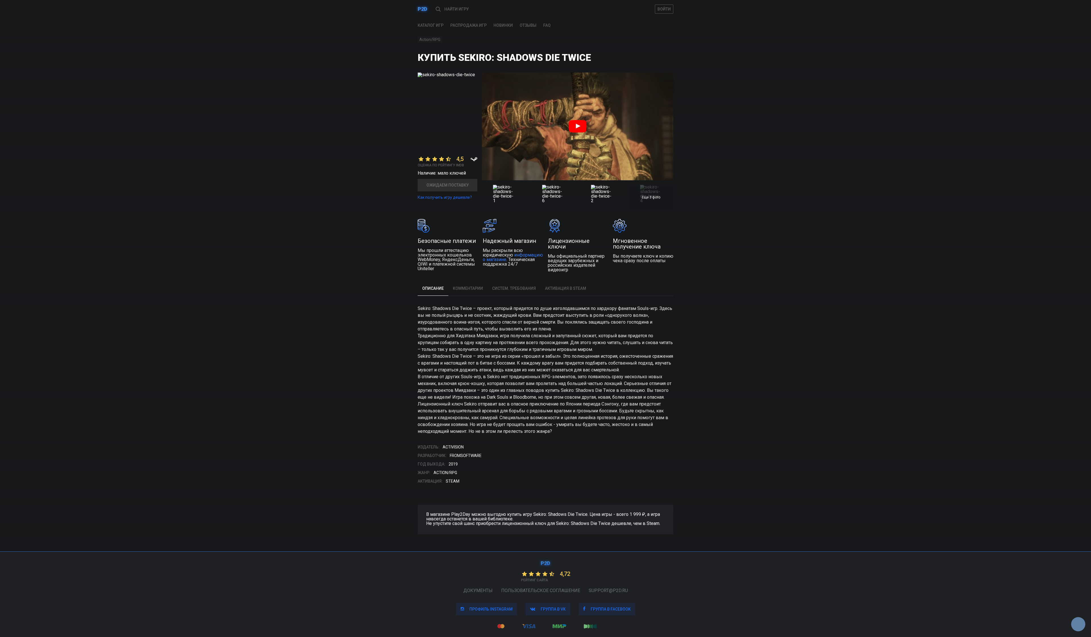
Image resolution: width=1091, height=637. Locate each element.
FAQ (547, 25)
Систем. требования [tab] (514, 288)
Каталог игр (431, 25)
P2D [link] (422, 9)
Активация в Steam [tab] (565, 288)
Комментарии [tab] (468, 288)
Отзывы (528, 25)
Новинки (503, 25)
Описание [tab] (433, 288)
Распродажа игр (468, 25)
